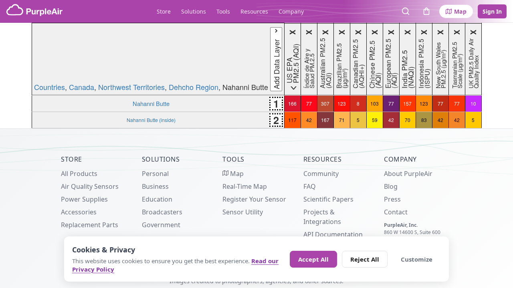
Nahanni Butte (151, 103)
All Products (79, 173)
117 (292, 119)
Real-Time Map (244, 186)
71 (342, 119)
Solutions (193, 11)
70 (407, 119)
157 (407, 103)
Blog (391, 186)
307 (325, 103)
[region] (256, 75)
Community (321, 173)
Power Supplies (84, 199)
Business (155, 186)
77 (309, 103)
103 (374, 103)
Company (291, 11)
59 (375, 119)
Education (157, 199)
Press (392, 199)
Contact (396, 212)
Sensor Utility (242, 212)
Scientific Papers (328, 199)
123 (341, 103)
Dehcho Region (193, 87)
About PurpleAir (408, 173)
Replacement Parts (89, 224)
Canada (81, 87)
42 (309, 119)
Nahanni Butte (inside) (151, 119)
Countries (49, 87)
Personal (155, 173)
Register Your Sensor (254, 199)
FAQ (309, 186)
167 (325, 119)
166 (292, 103)
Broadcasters (162, 212)
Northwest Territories (131, 87)
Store (164, 11)
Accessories (79, 212)
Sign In (492, 11)
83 (424, 119)
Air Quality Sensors (90, 186)
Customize (416, 259)
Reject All (364, 259)
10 (473, 103)
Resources (254, 11)
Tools (223, 11)
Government (161, 224)
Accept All (313, 259)
